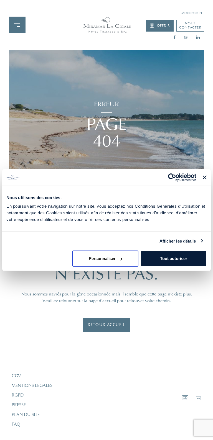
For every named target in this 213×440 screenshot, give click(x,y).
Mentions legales (32, 385)
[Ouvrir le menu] (17, 25)
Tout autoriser (173, 258)
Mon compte (192, 13)
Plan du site (26, 414)
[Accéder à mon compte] (106, 25)
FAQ (16, 424)
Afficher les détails (177, 240)
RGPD (18, 395)
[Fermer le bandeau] (205, 177)
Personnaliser (102, 258)
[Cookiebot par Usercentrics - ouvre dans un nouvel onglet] (172, 177)
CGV (16, 376)
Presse (19, 405)
